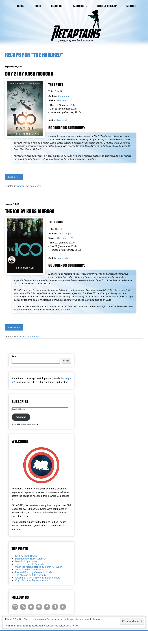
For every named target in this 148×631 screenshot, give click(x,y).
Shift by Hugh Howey (26, 556)
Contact (131, 6)
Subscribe (21, 417)
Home (20, 6)
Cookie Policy (71, 625)
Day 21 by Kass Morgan (29, 74)
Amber (20, 186)
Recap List (57, 6)
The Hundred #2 (65, 100)
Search (15, 356)
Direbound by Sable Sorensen (30, 558)
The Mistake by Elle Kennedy (30, 575)
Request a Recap (107, 6)
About (37, 6)
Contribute (80, 6)
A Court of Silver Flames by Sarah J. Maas (37, 577)
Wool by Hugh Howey (26, 561)
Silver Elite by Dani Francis (29, 569)
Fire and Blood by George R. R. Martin (35, 572)
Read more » (14, 176)
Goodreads (62, 120)
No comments (33, 186)
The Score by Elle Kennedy (29, 564)
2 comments (32, 336)
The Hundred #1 (65, 238)
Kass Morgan (64, 96)
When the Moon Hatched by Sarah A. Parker (38, 566)
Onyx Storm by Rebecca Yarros (31, 580)
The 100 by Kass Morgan (30, 211)
